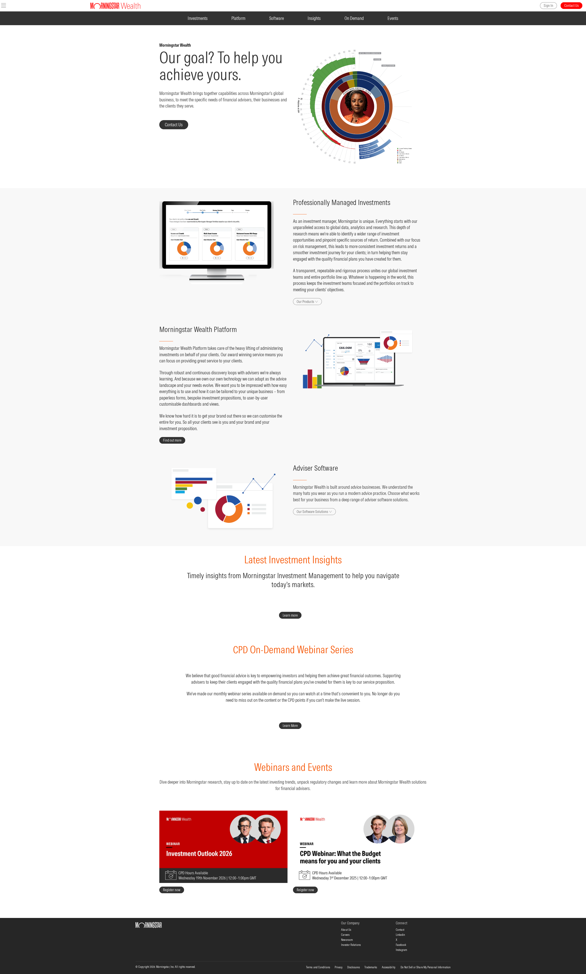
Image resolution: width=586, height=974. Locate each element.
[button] (3, 5)
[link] (548, 5)
